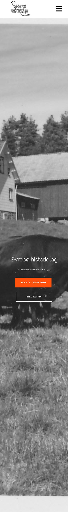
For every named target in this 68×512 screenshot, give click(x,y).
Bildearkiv (34, 296)
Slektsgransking (33, 282)
